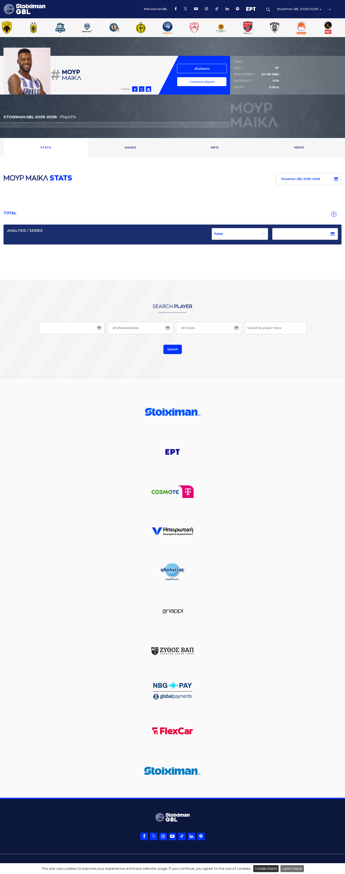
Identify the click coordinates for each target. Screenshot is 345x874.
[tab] (172, 213)
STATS (45, 147)
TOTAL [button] (10, 213)
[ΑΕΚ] (16, 28)
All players (202, 68)
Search (172, 349)
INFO (215, 147)
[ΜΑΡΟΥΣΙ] (150, 28)
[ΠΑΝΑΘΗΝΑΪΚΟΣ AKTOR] (230, 28)
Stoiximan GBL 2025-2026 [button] (298, 9)
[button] (329, 9)
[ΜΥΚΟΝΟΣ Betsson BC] (176, 28)
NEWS (299, 147)
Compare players (202, 81)
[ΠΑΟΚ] (283, 28)
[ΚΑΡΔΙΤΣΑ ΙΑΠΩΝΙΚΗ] (96, 28)
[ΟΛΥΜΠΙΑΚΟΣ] (203, 28)
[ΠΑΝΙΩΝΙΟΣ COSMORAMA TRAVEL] (257, 28)
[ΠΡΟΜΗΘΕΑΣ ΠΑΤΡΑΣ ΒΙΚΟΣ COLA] (337, 28)
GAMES (130, 147)
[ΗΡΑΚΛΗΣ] (69, 28)
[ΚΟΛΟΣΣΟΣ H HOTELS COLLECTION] (123, 28)
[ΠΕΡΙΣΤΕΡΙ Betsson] (310, 28)
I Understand (266, 868)
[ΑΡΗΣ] (42, 28)
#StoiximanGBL (156, 9)
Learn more (292, 868)
